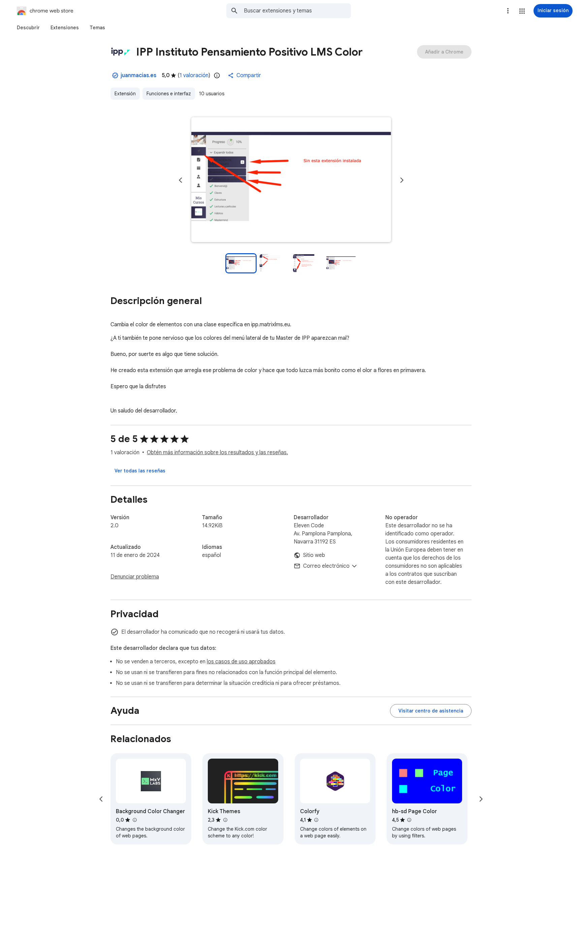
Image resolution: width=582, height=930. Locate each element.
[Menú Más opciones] (508, 11)
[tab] (28, 28)
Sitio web (314, 555)
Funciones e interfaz (169, 94)
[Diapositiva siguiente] (402, 180)
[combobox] (297, 11)
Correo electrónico (326, 566)
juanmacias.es (138, 75)
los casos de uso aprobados (241, 661)
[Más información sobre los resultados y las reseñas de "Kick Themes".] (225, 820)
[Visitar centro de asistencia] (431, 711)
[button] (522, 11)
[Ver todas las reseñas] (139, 471)
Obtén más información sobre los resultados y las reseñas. (217, 452)
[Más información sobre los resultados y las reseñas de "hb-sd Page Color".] (409, 820)
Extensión (125, 94)
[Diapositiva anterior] (180, 180)
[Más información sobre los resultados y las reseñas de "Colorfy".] (316, 820)
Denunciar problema (134, 576)
